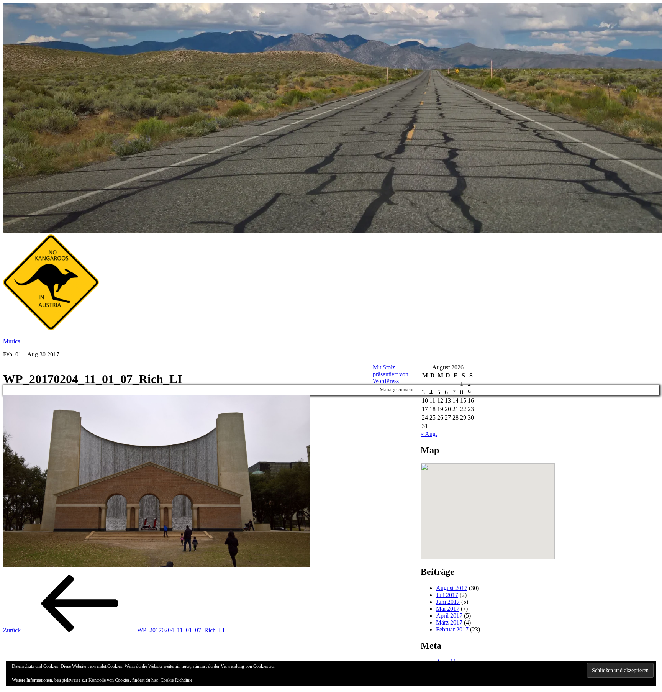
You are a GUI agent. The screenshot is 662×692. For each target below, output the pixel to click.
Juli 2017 (447, 595)
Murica (11, 341)
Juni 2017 (448, 602)
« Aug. (429, 434)
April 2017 (449, 615)
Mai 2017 (447, 608)
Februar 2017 (452, 629)
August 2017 (451, 588)
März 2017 (449, 622)
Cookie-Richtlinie (176, 680)
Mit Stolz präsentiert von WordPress (390, 374)
